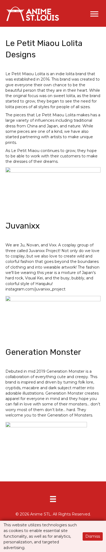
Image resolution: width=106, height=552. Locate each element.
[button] (94, 14)
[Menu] (53, 499)
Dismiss (92, 536)
